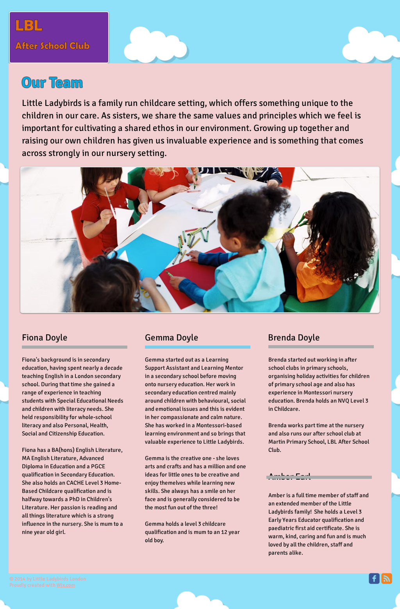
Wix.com (66, 585)
